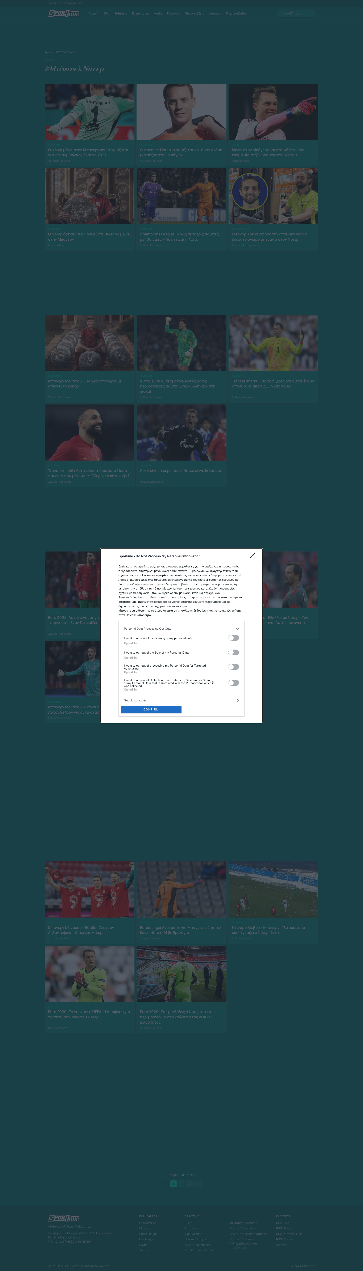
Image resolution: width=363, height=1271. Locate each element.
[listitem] (181, 628)
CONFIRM (151, 709)
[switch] (233, 638)
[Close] (254, 557)
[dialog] (181, 635)
